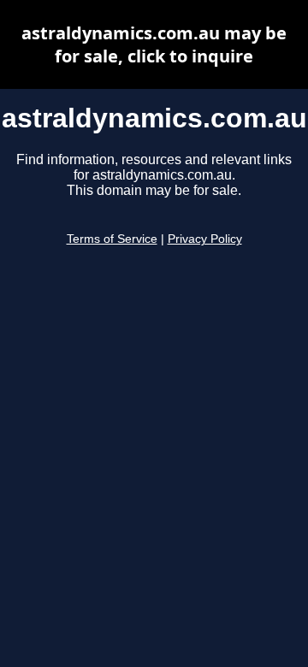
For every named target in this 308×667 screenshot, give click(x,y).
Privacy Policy (205, 239)
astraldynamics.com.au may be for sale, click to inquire (154, 44)
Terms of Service (112, 239)
